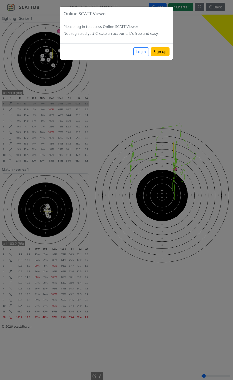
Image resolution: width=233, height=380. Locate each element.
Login (141, 51)
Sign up (160, 51)
